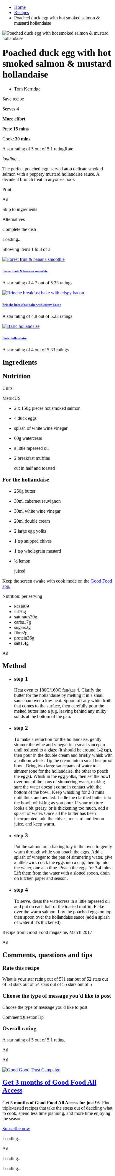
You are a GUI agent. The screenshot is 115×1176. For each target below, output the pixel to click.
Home (20, 7)
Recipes (21, 12)
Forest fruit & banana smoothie (24, 271)
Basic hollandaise (14, 338)
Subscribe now (16, 1128)
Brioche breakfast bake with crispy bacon (31, 304)
